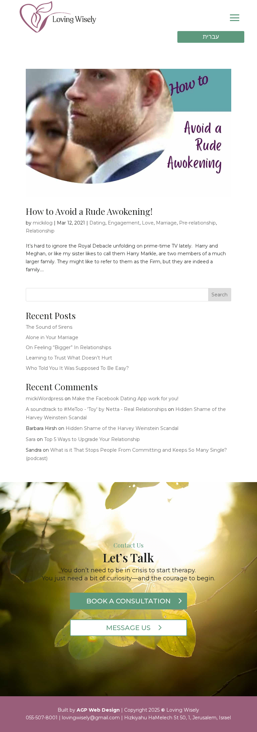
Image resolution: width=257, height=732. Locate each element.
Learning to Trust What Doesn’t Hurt (69, 358)
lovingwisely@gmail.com (91, 718)
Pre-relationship (197, 223)
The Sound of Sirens (49, 327)
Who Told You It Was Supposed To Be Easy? (77, 368)
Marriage (166, 223)
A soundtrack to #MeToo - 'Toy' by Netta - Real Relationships (96, 409)
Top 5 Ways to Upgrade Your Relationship (92, 439)
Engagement (124, 223)
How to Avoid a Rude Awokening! (89, 211)
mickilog (43, 223)
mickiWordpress (44, 399)
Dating (97, 223)
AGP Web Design (98, 710)
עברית (211, 36)
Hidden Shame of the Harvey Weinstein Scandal (122, 428)
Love (148, 223)
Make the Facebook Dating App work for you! (125, 399)
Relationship (40, 231)
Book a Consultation (128, 601)
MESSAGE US (128, 628)
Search (219, 295)
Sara (30, 439)
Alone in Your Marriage (52, 337)
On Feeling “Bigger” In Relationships (68, 347)
